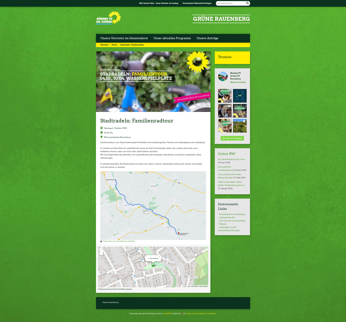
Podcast (222, 223)
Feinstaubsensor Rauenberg (232, 214)
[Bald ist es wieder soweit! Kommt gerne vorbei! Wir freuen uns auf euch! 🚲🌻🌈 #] (240, 111)
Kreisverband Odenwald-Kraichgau (197, 3)
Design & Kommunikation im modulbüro (201, 313)
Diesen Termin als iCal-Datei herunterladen (119, 241)
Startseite (104, 44)
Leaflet (188, 286)
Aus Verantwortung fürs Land (231, 159)
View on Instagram (234, 138)
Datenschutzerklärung (110, 302)
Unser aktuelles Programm (172, 38)
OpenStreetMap (203, 286)
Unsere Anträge (207, 38)
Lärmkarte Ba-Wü (227, 217)
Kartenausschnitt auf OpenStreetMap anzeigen (115, 289)
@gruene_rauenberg (238, 82)
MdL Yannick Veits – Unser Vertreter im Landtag (158, 3)
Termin (114, 44)
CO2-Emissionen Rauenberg (232, 220)
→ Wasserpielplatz (153, 258)
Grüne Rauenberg (221, 19)
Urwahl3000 (167, 313)
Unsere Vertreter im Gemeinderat (124, 38)
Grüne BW (226, 154)
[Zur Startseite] (108, 23)
